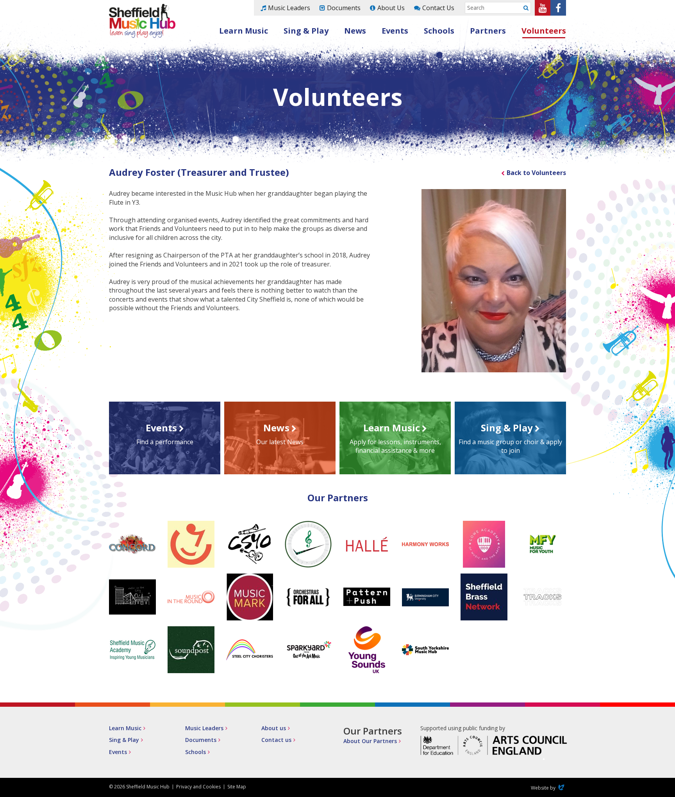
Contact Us (438, 8)
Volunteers (543, 30)
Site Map (236, 786)
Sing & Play (306, 30)
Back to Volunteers (536, 172)
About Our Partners (370, 741)
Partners (488, 30)
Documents (344, 8)
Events (395, 30)
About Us (391, 8)
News (355, 30)
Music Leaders (289, 8)
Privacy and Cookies (198, 786)
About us (273, 728)
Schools (439, 30)
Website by (548, 787)
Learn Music (243, 30)
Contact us (276, 739)
